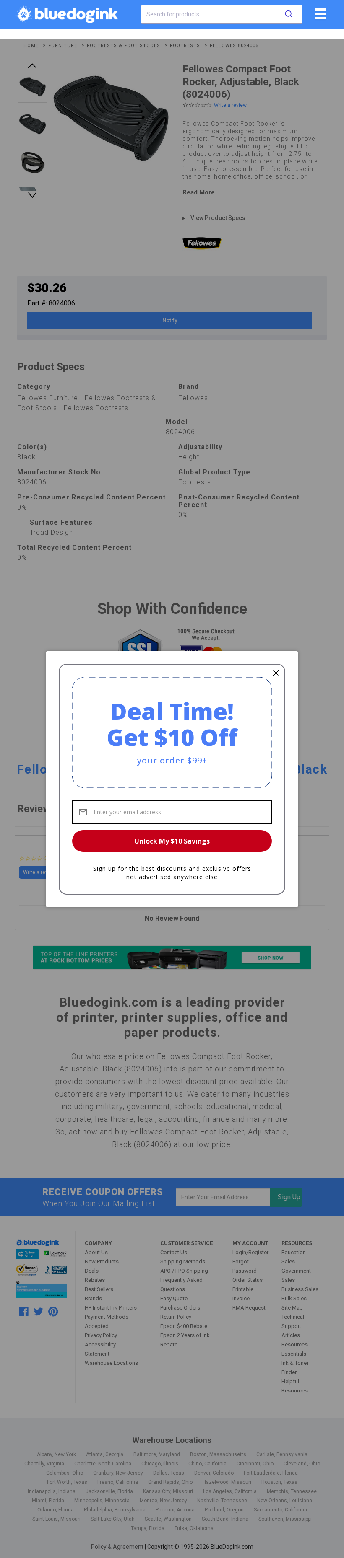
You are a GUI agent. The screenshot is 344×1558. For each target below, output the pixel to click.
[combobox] (221, 14)
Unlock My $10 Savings (172, 841)
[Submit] (288, 14)
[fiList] (319, 16)
